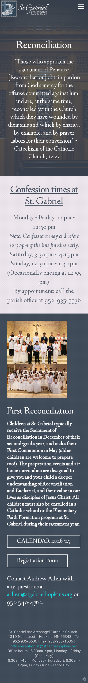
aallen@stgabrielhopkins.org (40, 595)
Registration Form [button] (37, 561)
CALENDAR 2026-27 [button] (43, 541)
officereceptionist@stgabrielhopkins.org (44, 646)
